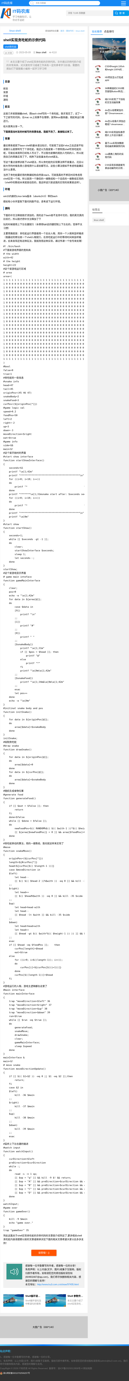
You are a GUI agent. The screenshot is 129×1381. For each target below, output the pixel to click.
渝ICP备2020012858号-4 (70, 1368)
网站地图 (87, 1368)
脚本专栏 (70, 31)
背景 (5, 92)
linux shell (80, 31)
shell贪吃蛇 (11, 46)
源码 (5, 99)
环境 (5, 96)
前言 (5, 88)
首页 (62, 31)
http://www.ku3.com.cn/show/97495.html (58, 1284)
